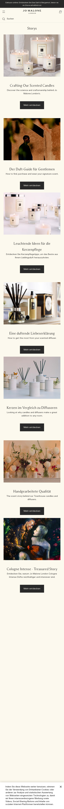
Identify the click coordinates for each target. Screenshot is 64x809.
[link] (32, 73)
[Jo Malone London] (32, 12)
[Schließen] (60, 786)
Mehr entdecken (32, 105)
